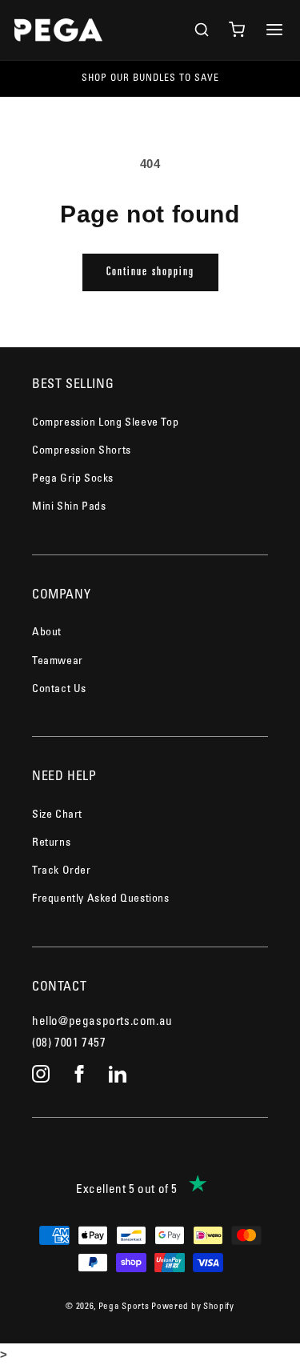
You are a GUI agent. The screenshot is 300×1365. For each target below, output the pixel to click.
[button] (201, 30)
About (47, 632)
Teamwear (57, 661)
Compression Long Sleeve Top (105, 423)
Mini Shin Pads (69, 507)
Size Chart (57, 815)
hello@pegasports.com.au (102, 1022)
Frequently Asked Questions (101, 899)
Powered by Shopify (192, 1307)
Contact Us (59, 689)
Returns (51, 843)
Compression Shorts (81, 451)
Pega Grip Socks (73, 479)
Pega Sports (124, 1307)
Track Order (61, 871)
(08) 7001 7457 (69, 1044)
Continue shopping (150, 272)
